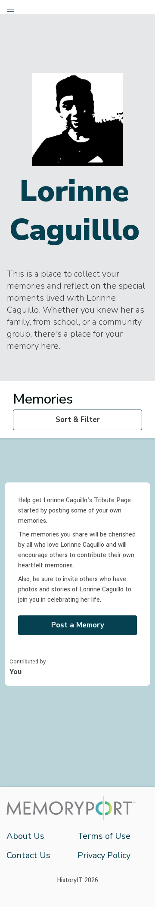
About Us (25, 836)
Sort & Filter (78, 420)
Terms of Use (104, 836)
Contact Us (28, 855)
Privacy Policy (104, 855)
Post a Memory (77, 625)
